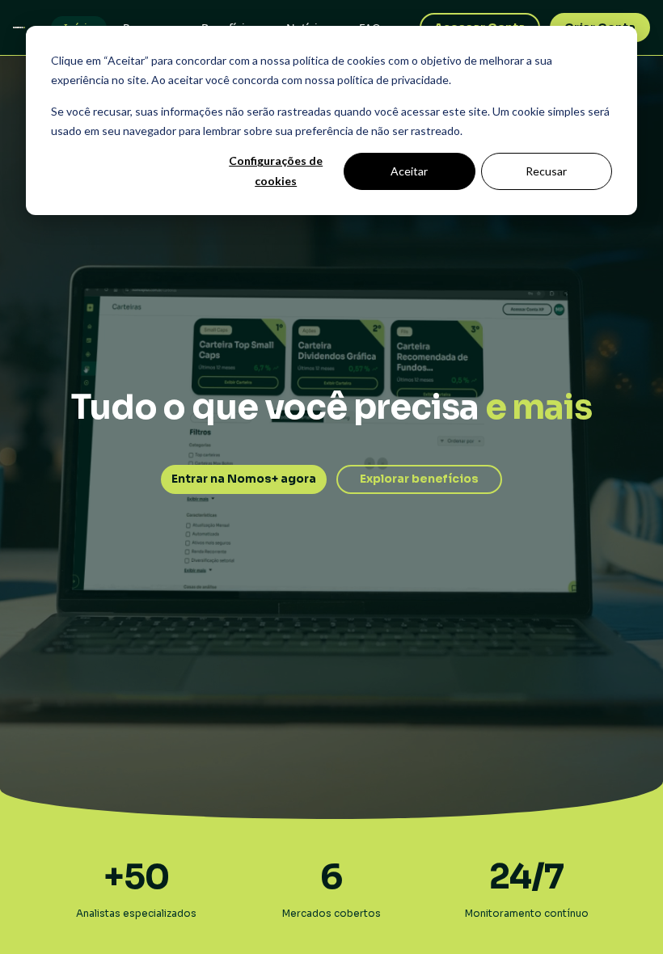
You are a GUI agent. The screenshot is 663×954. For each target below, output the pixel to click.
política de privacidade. (394, 80)
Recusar (546, 171)
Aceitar (409, 171)
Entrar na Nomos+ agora (243, 478)
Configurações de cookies (276, 171)
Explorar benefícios (419, 478)
